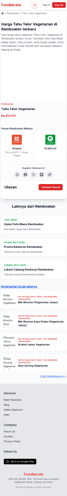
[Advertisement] (33, 75)
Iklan (7, 414)
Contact (8, 436)
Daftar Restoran (13, 409)
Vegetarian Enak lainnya (19, 286)
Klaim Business (12, 399)
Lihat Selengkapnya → (53, 376)
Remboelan (7, 104)
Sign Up (59, 5)
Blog (6, 404)
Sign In (46, 5)
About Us (9, 431)
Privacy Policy (12, 441)
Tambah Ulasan (50, 187)
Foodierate (11, 5)
